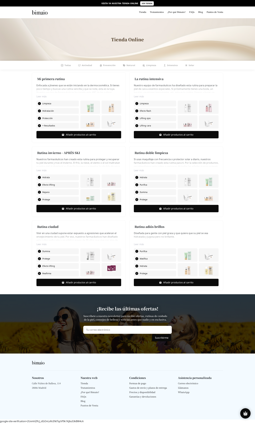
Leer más (41, 96)
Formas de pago (137, 383)
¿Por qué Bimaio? (176, 12)
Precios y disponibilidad (142, 392)
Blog (200, 12)
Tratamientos (157, 12)
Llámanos (183, 387)
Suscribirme (161, 337)
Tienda (142, 12)
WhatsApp (183, 392)
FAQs (191, 12)
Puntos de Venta (215, 12)
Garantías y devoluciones (142, 396)
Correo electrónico (188, 383)
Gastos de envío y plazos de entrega (148, 387)
